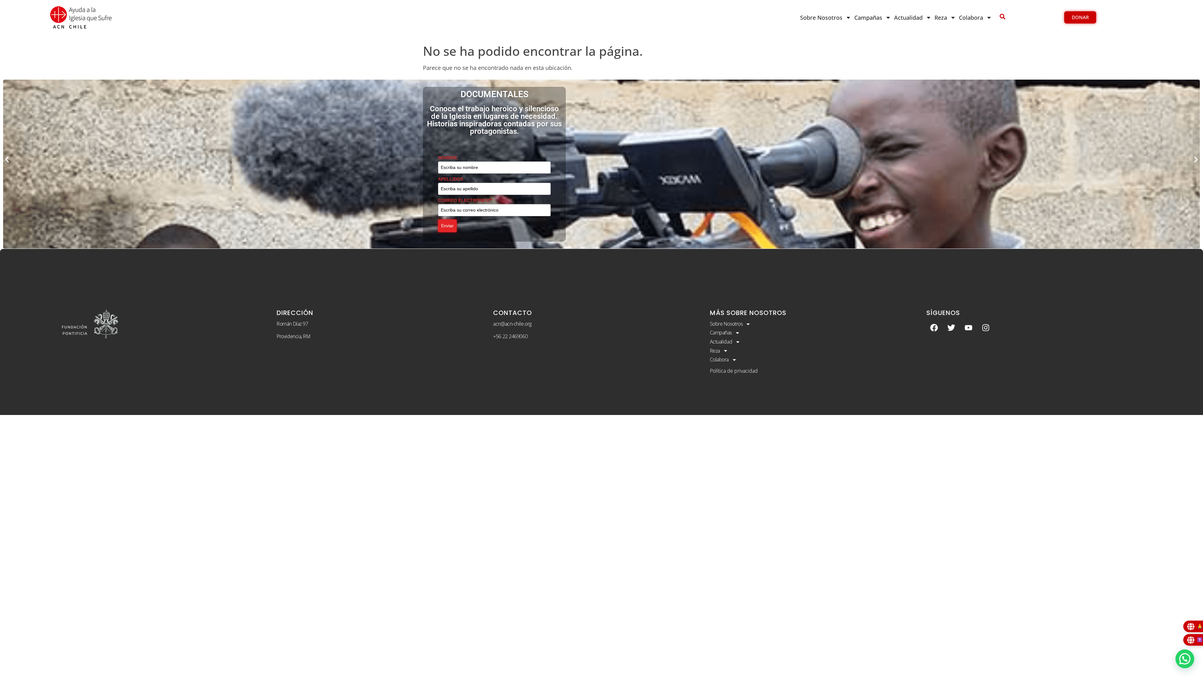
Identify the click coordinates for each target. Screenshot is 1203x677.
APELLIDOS (450, 179)
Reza (941, 17)
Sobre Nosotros (821, 17)
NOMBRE (447, 157)
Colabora (971, 17)
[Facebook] (934, 328)
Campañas (868, 17)
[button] (7, 159)
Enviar (447, 225)
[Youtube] (968, 328)
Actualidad (908, 17)
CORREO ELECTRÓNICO (465, 200)
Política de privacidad (734, 370)
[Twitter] (951, 328)
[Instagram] (986, 328)
